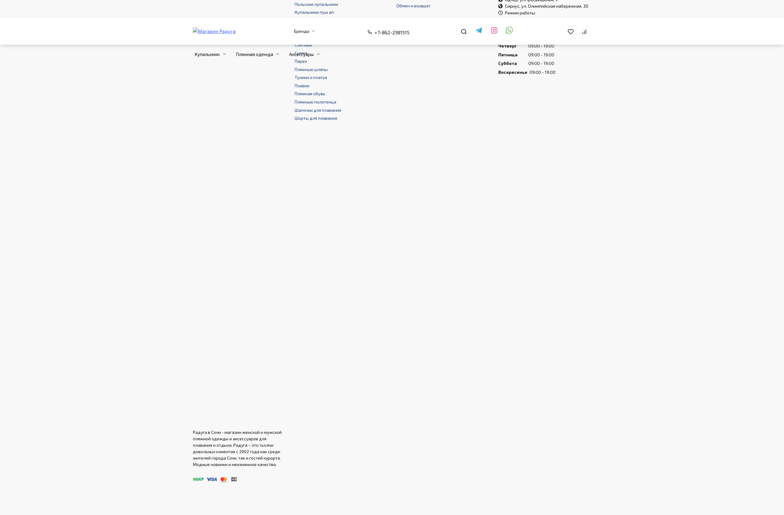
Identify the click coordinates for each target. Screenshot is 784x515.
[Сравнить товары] (584, 31)
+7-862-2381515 (392, 32)
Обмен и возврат (413, 5)
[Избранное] (570, 31)
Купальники (207, 54)
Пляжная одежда (254, 54)
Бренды (301, 31)
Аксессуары (301, 54)
